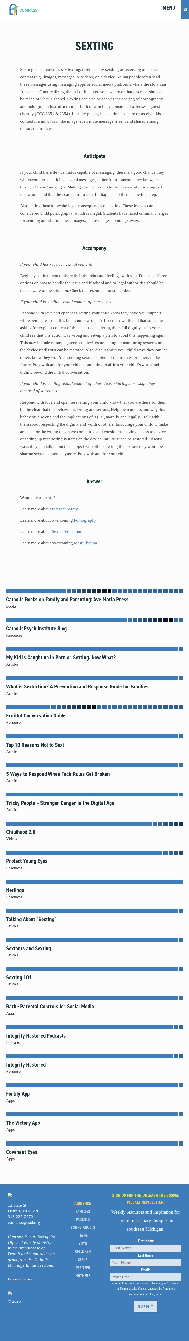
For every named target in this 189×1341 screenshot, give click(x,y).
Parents (83, 1219)
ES (185, 9)
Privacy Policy (20, 1279)
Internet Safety (65, 509)
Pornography (85, 520)
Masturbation (85, 543)
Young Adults (83, 1227)
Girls (82, 1260)
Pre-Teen (83, 1268)
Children (83, 1251)
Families (83, 1211)
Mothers (82, 1276)
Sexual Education (67, 531)
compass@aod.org (24, 1222)
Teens (83, 1235)
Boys (83, 1243)
